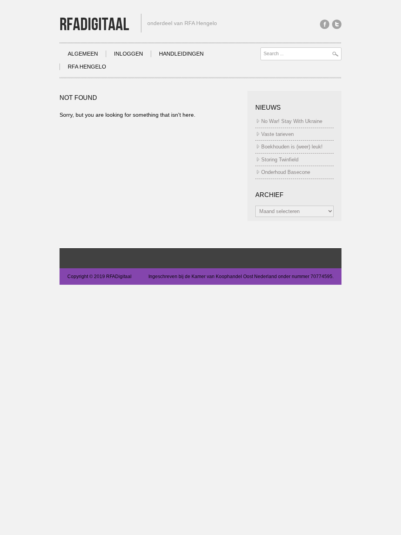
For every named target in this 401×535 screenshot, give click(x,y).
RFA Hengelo (87, 66)
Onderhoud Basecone (285, 172)
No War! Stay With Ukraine (291, 121)
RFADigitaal (94, 25)
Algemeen (83, 54)
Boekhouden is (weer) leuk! (292, 147)
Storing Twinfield (279, 160)
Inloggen (128, 54)
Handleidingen (181, 54)
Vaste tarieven (277, 134)
